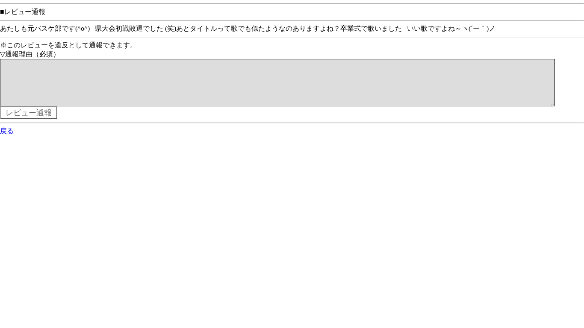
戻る (7, 131)
